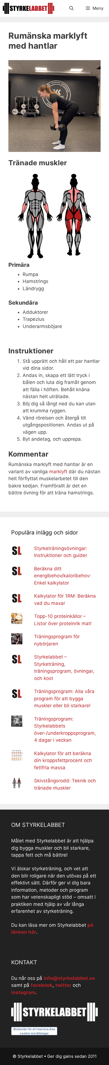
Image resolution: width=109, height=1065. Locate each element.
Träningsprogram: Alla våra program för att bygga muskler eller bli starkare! (64, 698)
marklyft (58, 471)
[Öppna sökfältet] (71, 8)
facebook (42, 985)
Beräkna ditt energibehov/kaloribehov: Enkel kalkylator (62, 576)
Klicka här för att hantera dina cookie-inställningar (34, 1031)
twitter (63, 985)
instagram (23, 992)
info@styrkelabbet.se (69, 978)
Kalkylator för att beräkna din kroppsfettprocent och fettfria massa (63, 760)
